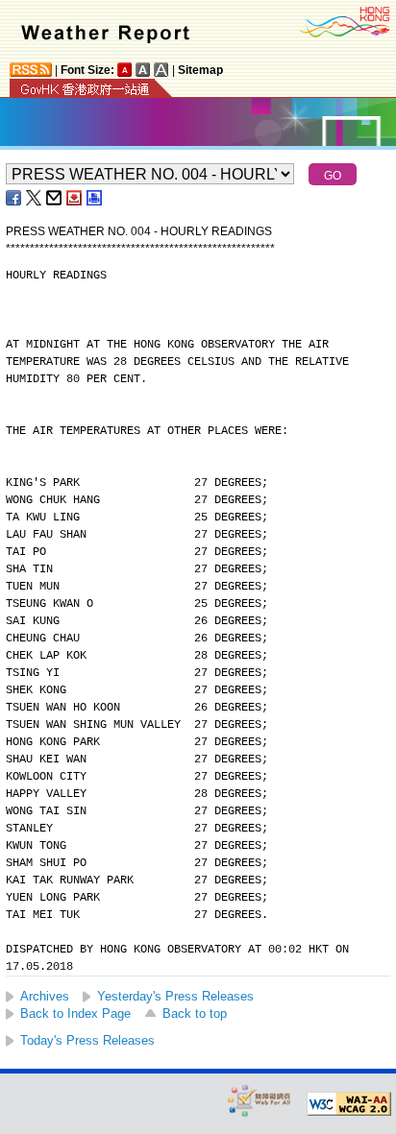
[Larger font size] (143, 69)
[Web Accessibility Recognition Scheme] (259, 1100)
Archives (44, 996)
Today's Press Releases (87, 1040)
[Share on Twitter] (34, 197)
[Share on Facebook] (14, 197)
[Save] (75, 197)
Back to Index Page (75, 1013)
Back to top (194, 1013)
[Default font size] (125, 69)
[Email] (54, 197)
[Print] (95, 197)
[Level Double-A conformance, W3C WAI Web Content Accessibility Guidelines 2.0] (349, 1104)
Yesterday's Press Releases (175, 996)
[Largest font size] (161, 69)
